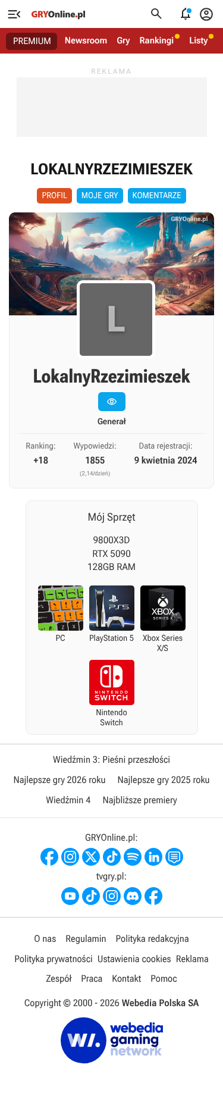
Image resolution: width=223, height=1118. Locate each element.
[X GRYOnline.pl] (91, 857)
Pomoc (163, 978)
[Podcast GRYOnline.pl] (133, 857)
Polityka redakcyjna (152, 938)
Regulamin (85, 938)
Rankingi (156, 40)
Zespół (58, 978)
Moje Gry (99, 196)
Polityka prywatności (53, 958)
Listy (198, 40)
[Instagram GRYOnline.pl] (70, 857)
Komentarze (157, 196)
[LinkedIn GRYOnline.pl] (153, 857)
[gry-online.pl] (58, 14)
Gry (123, 40)
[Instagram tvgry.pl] (112, 896)
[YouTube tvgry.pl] (70, 896)
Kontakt (126, 978)
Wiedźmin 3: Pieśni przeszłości (111, 759)
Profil (54, 196)
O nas (45, 938)
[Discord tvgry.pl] (133, 896)
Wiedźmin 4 (68, 800)
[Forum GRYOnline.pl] (174, 857)
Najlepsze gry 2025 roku (164, 779)
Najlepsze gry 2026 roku (59, 779)
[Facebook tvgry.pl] (153, 896)
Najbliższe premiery (139, 800)
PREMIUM (32, 41)
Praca (91, 978)
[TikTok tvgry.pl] (91, 896)
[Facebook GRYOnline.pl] (49, 857)
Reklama (192, 958)
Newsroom (86, 40)
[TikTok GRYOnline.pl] (112, 857)
